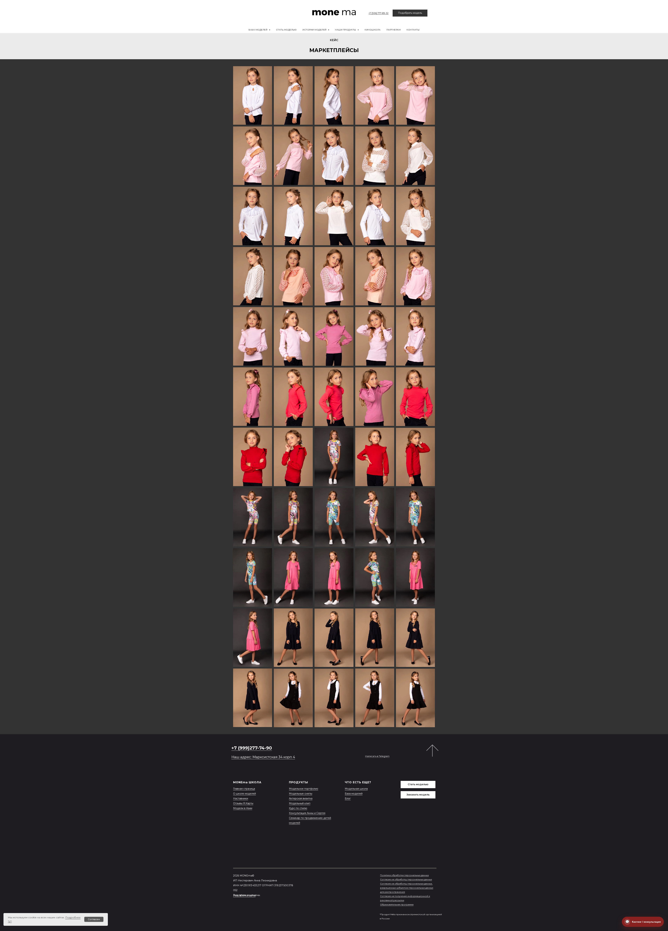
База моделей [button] (258, 29)
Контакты (413, 29)
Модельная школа (356, 788)
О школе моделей (244, 793)
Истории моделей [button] (315, 29)
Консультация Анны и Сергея (307, 813)
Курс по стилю (298, 808)
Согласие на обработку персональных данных (406, 879)
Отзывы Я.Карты (243, 803)
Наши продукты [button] (346, 29)
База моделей (354, 793)
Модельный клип (299, 803)
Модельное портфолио (303, 788)
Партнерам (394, 29)
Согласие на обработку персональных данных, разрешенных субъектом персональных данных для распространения (406, 887)
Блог (348, 798)
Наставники (240, 798)
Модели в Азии (242, 808)
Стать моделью (286, 29)
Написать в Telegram (377, 756)
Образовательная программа (396, 904)
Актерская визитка (300, 798)
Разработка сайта (244, 895)
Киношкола (373, 29)
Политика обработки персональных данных (404, 875)
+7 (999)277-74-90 (251, 748)
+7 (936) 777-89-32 (378, 13)
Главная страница (244, 788)
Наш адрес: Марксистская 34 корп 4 (263, 757)
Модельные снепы (300, 793)
